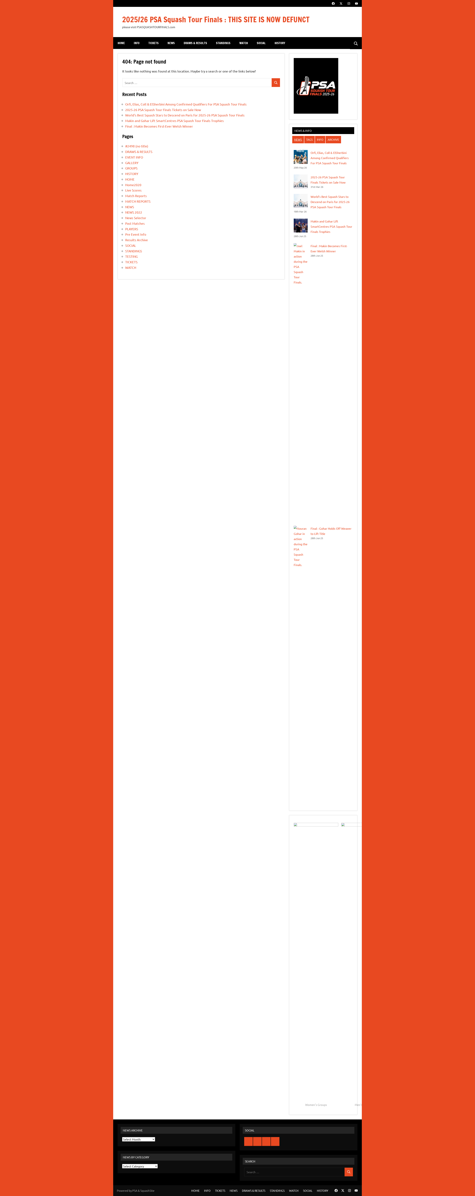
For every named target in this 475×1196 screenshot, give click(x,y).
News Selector (135, 218)
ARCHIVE (333, 139)
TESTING (131, 256)
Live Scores (133, 190)
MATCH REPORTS (137, 201)
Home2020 (133, 185)
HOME (121, 43)
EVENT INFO (134, 157)
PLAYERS (131, 229)
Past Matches (135, 223)
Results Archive (136, 240)
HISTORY (280, 43)
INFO (137, 43)
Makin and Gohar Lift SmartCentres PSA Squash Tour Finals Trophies (174, 121)
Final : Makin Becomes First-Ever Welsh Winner (159, 126)
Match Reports (136, 196)
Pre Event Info (135, 234)
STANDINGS (223, 43)
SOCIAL (261, 43)
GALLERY (131, 163)
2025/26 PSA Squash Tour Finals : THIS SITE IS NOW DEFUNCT (215, 19)
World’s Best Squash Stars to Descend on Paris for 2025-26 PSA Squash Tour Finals (185, 115)
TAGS (309, 139)
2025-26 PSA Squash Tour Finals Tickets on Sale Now (163, 110)
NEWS (171, 43)
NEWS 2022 (133, 212)
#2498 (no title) (136, 146)
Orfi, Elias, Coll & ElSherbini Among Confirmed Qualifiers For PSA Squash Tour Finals (186, 104)
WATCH (243, 43)
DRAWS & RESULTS (195, 43)
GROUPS (131, 168)
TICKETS (153, 43)
